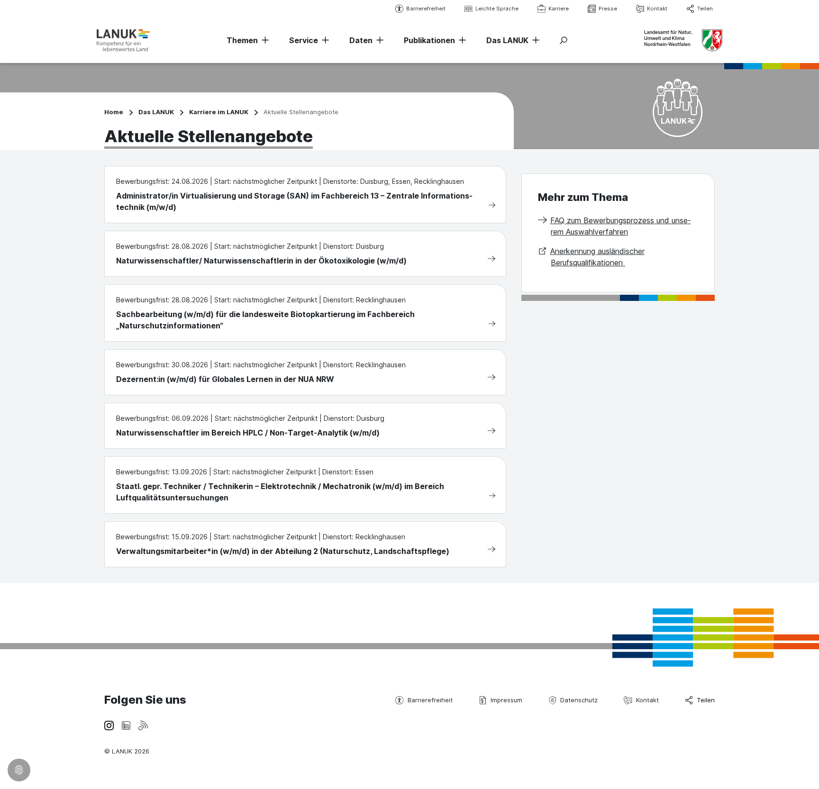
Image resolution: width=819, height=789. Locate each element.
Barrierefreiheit (426, 8)
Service (303, 40)
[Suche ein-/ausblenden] (563, 40)
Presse (608, 8)
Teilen (705, 8)
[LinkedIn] (126, 725)
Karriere (558, 8)
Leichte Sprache (497, 8)
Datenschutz (579, 700)
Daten (361, 40)
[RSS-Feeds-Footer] (143, 725)
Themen (242, 40)
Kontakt (657, 8)
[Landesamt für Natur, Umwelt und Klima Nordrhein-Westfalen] (123, 40)
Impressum (506, 700)
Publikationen (429, 40)
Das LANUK (507, 40)
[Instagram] (109, 725)
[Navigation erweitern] (263, 40)
